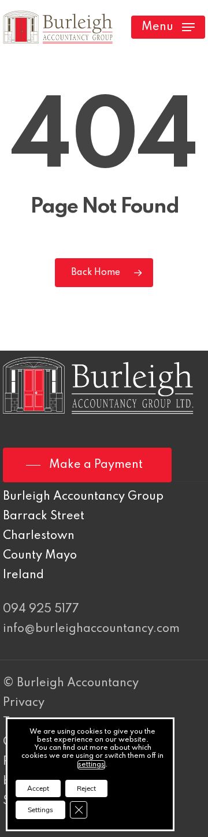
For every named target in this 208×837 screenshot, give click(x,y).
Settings (40, 809)
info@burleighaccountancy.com (91, 629)
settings (91, 764)
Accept (38, 788)
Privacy (23, 703)
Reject (86, 788)
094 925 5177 (41, 609)
